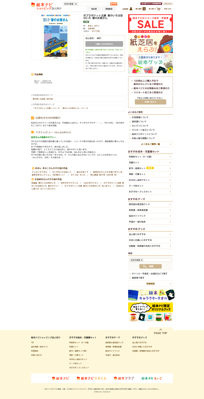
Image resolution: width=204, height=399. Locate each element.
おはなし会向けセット (139, 180)
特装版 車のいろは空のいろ (43, 183)
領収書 (94, 9)
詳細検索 (150, 284)
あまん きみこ (93, 26)
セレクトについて (140, 126)
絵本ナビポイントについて (144, 134)
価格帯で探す (138, 278)
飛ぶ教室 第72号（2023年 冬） (104, 175)
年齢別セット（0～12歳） (141, 157)
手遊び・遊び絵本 (137, 222)
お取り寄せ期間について (143, 138)
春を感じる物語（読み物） (43, 99)
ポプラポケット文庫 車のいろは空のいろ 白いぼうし (88, 186)
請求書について (139, 122)
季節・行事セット (137, 174)
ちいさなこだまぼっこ (62, 172)
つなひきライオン (91, 183)
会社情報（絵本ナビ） (40, 347)
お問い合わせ (150, 102)
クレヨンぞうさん (39, 172)
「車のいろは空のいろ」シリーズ (74, 108)
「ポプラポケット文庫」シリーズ (46, 108)
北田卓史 (91, 28)
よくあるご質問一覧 (150, 144)
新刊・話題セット (137, 168)
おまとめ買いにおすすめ (140, 240)
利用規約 (34, 351)
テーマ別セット (136, 186)
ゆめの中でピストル (69, 183)
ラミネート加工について (143, 130)
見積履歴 (108, 9)
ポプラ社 (96, 31)
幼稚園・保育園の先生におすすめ (144, 246)
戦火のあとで (82, 172)
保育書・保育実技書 (138, 210)
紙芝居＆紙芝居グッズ (139, 204)
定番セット (134, 163)
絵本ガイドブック (137, 216)
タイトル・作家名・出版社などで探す (149, 274)
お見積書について (140, 117)
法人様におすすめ (137, 234)
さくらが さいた (78, 175)
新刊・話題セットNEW (77, 351)
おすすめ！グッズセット (140, 192)
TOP (32, 342)
